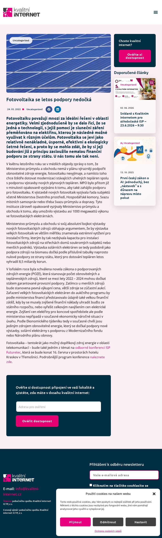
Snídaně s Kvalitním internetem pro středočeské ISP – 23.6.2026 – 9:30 (134, 119)
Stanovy (7, 501)
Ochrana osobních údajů (108, 531)
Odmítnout (108, 522)
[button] (154, 494)
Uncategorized (34, 109)
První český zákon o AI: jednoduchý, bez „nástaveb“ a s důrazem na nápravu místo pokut (134, 188)
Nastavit (141, 522)
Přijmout (75, 522)
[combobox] (59, 406)
